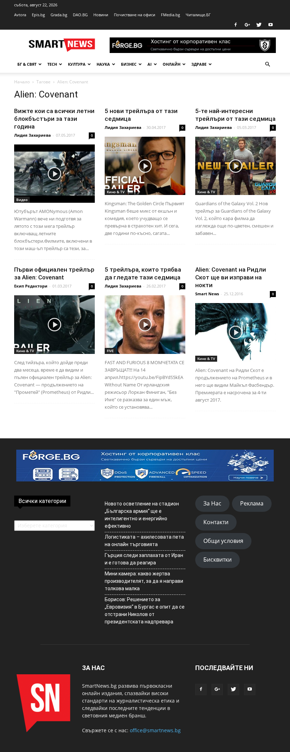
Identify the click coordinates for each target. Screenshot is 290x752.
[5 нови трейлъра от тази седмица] (145, 166)
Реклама (251, 503)
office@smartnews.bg (155, 730)
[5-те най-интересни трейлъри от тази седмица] (235, 166)
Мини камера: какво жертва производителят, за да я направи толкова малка (144, 581)
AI (149, 64)
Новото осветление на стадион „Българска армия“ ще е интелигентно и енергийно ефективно (142, 515)
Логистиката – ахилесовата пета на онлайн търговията (144, 540)
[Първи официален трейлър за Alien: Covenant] (54, 324)
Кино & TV (115, 191)
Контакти (215, 522)
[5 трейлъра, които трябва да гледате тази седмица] (145, 324)
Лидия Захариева (32, 135)
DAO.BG (80, 14)
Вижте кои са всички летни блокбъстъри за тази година (54, 118)
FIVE (110, 350)
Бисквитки (217, 559)
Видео (22, 199)
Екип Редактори (30, 286)
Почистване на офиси (134, 14)
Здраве (199, 64)
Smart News (207, 293)
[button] (267, 64)
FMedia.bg (170, 14)
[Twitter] (259, 25)
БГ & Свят (26, 64)
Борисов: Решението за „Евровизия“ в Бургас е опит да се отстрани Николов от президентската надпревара (145, 610)
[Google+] (247, 25)
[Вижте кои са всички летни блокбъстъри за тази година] (54, 173)
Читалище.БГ (198, 14)
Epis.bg (38, 14)
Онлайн (171, 64)
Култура (77, 64)
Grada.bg (59, 14)
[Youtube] (270, 25)
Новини (100, 14)
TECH (52, 64)
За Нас (212, 503)
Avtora (20, 14)
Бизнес (129, 64)
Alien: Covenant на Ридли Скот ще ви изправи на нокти (230, 277)
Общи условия (223, 541)
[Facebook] (235, 25)
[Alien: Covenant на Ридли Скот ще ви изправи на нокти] (235, 332)
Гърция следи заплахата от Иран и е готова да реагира (144, 559)
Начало (22, 82)
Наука (103, 64)
